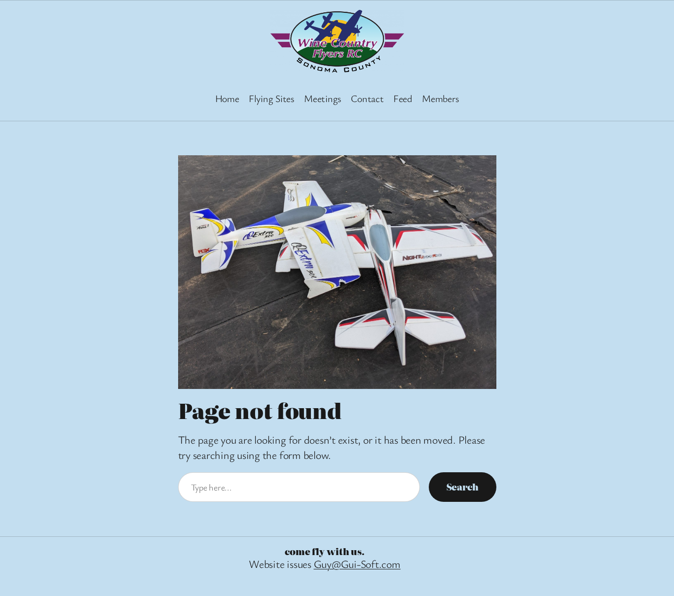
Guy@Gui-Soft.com (357, 564)
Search (463, 486)
